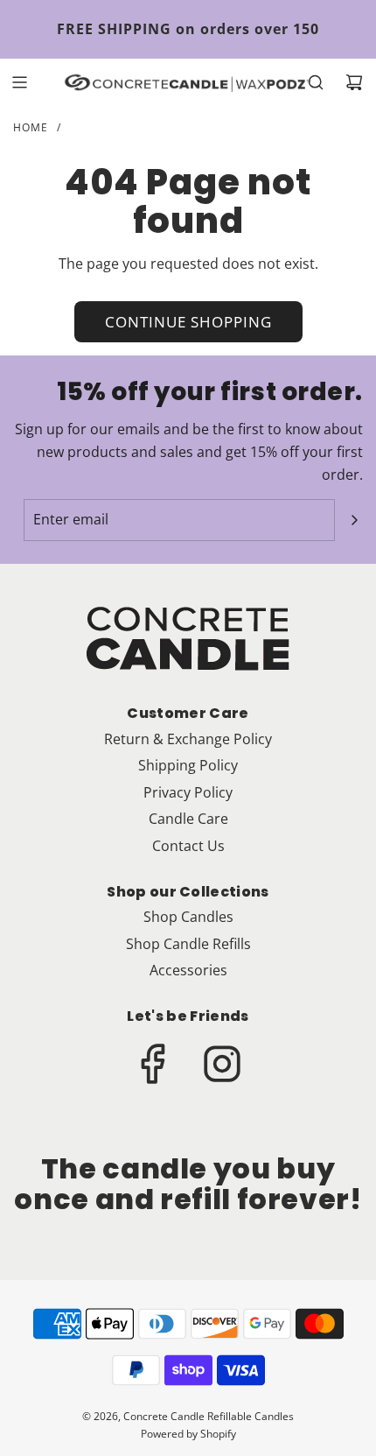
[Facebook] (154, 1063)
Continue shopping (188, 322)
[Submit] (354, 520)
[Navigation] (19, 82)
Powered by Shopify (188, 1433)
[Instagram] (222, 1063)
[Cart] (354, 82)
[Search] (315, 82)
